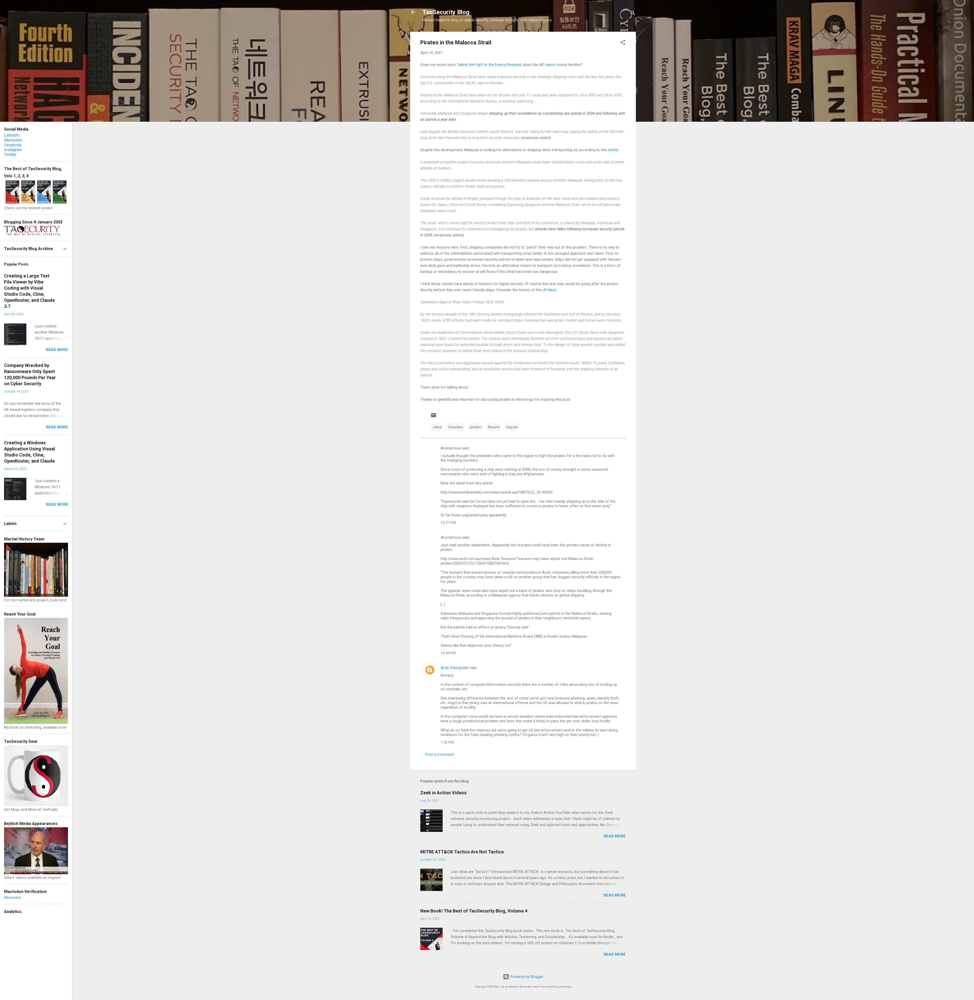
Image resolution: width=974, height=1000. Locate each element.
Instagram (13, 149)
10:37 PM (448, 522)
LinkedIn (11, 135)
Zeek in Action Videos (443, 792)
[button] (623, 43)
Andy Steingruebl (454, 667)
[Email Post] (433, 417)
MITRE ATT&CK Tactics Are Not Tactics (462, 851)
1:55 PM (447, 742)
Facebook (13, 145)
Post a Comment (439, 754)
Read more (615, 836)
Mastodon (13, 140)
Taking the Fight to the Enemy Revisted (489, 64)
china (437, 427)
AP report (547, 64)
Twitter (10, 154)
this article (609, 150)
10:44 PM (448, 653)
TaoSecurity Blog (445, 12)
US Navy (549, 290)
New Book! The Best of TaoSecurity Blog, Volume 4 (473, 911)
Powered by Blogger (526, 976)
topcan (512, 427)
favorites (455, 427)
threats (494, 427)
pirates (475, 427)
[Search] (633, 14)
